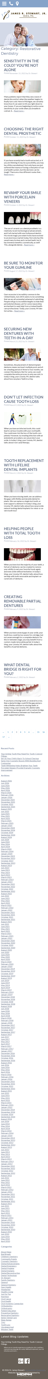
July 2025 (5, 811)
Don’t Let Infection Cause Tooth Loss (23, 399)
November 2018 (8, 999)
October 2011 (7, 1199)
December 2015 (8, 1081)
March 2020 (6, 962)
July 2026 (5, 783)
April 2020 (5, 959)
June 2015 (5, 1095)
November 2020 (8, 943)
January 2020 (6, 966)
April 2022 (5, 903)
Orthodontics (6, 1306)
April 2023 (5, 875)
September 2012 (8, 1173)
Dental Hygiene (7, 1268)
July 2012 (5, 1178)
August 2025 (6, 809)
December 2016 (8, 1053)
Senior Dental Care (9, 1317)
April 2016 (5, 1072)
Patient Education (8, 1310)
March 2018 (6, 1018)
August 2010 (6, 1232)
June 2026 (5, 785)
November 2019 (8, 971)
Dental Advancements (10, 1263)
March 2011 (6, 1215)
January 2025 (6, 825)
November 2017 (8, 1027)
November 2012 (8, 1168)
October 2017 (7, 1030)
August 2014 (6, 1119)
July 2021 (5, 924)
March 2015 (6, 1102)
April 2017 (5, 1044)
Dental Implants (7, 1271)
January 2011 (6, 1220)
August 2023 (6, 865)
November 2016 (8, 1055)
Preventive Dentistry (9, 1313)
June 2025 (5, 814)
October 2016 (7, 1058)
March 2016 (6, 1074)
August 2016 (6, 1063)
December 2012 (8, 1166)
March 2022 (6, 905)
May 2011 (5, 1211)
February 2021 (7, 936)
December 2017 (8, 1025)
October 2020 (7, 945)
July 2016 (5, 1065)
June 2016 (5, 1067)
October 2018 (7, 1001)
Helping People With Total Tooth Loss (22, 533)
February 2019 (7, 992)
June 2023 (5, 870)
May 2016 (5, 1070)
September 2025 (8, 806)
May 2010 (5, 1239)
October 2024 (7, 832)
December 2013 (8, 1138)
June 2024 (5, 842)
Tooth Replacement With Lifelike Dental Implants (24, 465)
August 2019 (6, 978)
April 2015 (5, 1100)
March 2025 (6, 821)
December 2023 (8, 856)
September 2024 (8, 835)
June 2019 (5, 983)
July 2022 (5, 896)
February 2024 (7, 851)
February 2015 (7, 1105)
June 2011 (5, 1208)
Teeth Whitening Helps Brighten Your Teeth (19, 765)
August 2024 (6, 837)
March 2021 (6, 933)
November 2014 (8, 1112)
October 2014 (7, 1114)
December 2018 (8, 997)
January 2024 (6, 853)
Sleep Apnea (6, 1320)
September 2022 (8, 891)
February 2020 (7, 964)
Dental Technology (9, 1275)
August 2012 (6, 1175)
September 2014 (8, 1117)
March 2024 (6, 849)
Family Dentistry (8, 1280)
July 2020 (5, 952)
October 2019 (7, 973)
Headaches (5, 1289)
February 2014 (7, 1133)
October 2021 (7, 917)
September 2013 (8, 1145)
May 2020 (5, 957)
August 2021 (6, 922)
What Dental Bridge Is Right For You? (22, 669)
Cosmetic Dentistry (9, 1261)
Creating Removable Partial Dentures (22, 601)
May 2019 (5, 985)
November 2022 (8, 886)
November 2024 (8, 830)
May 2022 (5, 901)
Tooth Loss (5, 1325)
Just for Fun (6, 1294)
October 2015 (7, 1086)
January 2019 (6, 994)
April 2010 (5, 1241)
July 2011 (5, 1206)
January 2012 (6, 1192)
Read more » (19, 111)
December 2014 (8, 1109)
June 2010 (5, 1236)
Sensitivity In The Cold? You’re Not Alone (21, 65)
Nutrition (5, 1296)
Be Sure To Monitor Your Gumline (23, 265)
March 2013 (6, 1159)
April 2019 (5, 987)
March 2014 (6, 1131)
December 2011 (8, 1194)
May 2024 (5, 844)
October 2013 (7, 1142)
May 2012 (5, 1182)
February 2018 (7, 1020)
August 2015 (6, 1091)
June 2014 (5, 1124)
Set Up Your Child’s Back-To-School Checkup (20, 758)
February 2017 (7, 1049)
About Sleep (6, 1252)
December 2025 (8, 800)
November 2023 (8, 858)
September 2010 (8, 1229)
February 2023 (7, 879)
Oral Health (6, 1301)
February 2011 (7, 1218)
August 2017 (6, 1034)
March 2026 (6, 792)
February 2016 (7, 1077)
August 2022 (6, 893)
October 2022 (7, 889)
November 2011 (8, 1196)
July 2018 (5, 1008)
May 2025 (5, 816)
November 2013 (8, 1140)
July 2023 (5, 868)
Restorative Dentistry (10, 1315)
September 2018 (8, 1004)
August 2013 (6, 1147)
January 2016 (6, 1079)
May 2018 (5, 1013)
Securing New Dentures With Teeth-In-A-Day (19, 333)
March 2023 (6, 877)
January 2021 (6, 938)
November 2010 (8, 1225)
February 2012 (7, 1189)
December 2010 (8, 1222)
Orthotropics (6, 1308)
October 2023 (7, 861)
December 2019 (8, 969)
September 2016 (8, 1060)
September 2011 (8, 1201)
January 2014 (6, 1135)
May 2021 (5, 929)
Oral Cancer (6, 1299)
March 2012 (6, 1187)
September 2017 (8, 1032)
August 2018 (6, 1006)
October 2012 (7, 1171)
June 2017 (5, 1039)
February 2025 (7, 823)
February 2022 (7, 907)
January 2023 (6, 882)
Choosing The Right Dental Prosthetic (24, 131)
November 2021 (8, 915)
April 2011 (5, 1213)
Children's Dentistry (9, 1256)
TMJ (3, 1322)
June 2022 (5, 898)
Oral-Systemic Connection (12, 1303)
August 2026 (6, 781)
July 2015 (5, 1093)
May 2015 (5, 1098)
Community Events (9, 1259)
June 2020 (5, 954)
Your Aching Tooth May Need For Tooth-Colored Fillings (21, 1343)
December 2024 (8, 828)
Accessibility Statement (35, 1370)
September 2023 (8, 863)
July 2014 (5, 1121)
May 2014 (5, 1126)
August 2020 (6, 950)
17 (3, 737)
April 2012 (5, 1185)
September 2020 (8, 948)
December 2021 (8, 912)
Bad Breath (6, 1254)
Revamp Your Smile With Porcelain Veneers (22, 197)
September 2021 (8, 919)
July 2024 (5, 839)
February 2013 (7, 1161)
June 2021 (5, 926)
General (4, 1282)
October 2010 (7, 1227)
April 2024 (5, 846)
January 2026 (6, 797)
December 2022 (8, 884)
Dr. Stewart (5, 1278)
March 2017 (6, 1046)
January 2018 (6, 1023)
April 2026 (5, 790)
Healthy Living (7, 1292)
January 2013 (6, 1164)
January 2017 (6, 1051)
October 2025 (7, 804)
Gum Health (6, 1287)
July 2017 (5, 1037)
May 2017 (5, 1041)
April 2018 (5, 1016)
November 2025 (8, 802)
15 (38, 732)
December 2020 (8, 940)
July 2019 (5, 980)
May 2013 (5, 1154)
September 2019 (8, 976)
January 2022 (6, 910)
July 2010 (5, 1234)
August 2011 (6, 1203)
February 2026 (7, 795)
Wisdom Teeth (7, 1329)
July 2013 (5, 1149)
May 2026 (5, 788)
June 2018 (5, 1011)
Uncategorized (7, 1327)
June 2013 (5, 1152)
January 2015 (6, 1107)
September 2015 (8, 1088)
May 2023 (5, 872)
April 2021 (5, 931)
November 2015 (8, 1084)
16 (43, 732)
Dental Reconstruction (10, 1273)
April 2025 (5, 818)
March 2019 (6, 990)
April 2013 (5, 1156)
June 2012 (5, 1180)
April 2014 (5, 1128)
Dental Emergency (8, 1266)
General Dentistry (8, 1285)
